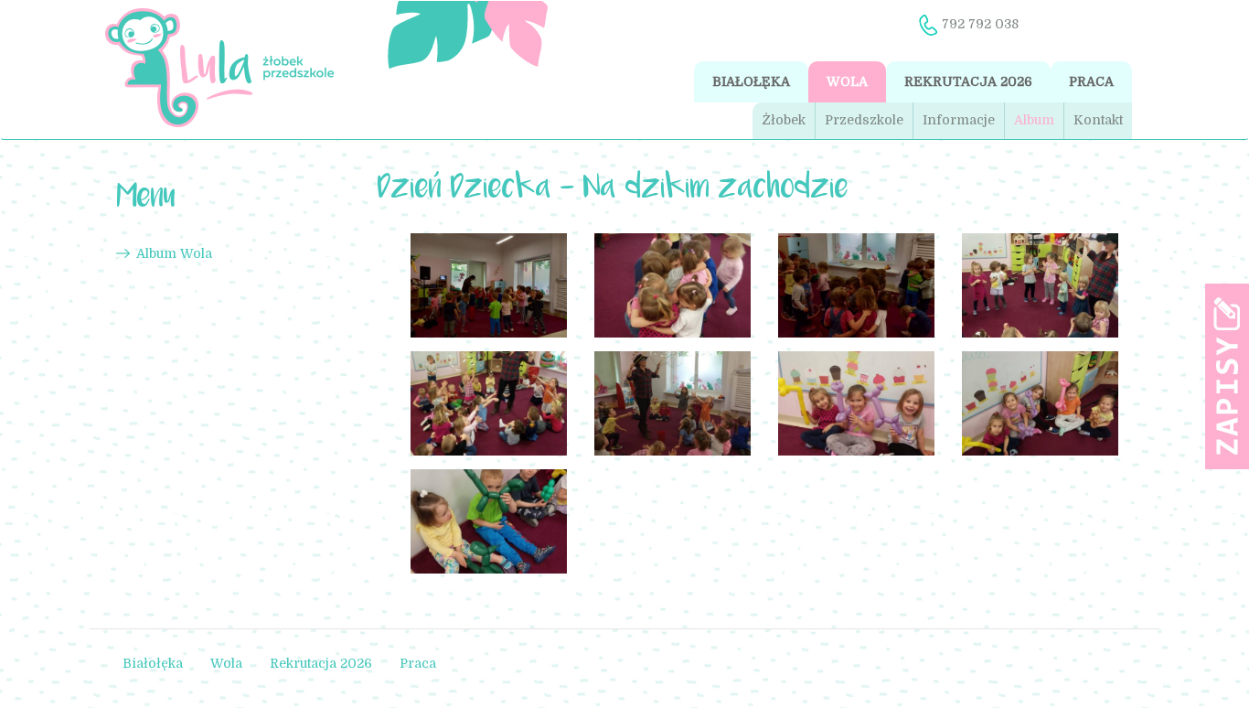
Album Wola (174, 253)
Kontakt (1098, 120)
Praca (1091, 81)
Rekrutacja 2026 (968, 81)
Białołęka (751, 81)
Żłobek (784, 120)
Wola (847, 81)
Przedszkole (864, 120)
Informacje (959, 120)
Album (1034, 120)
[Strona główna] (219, 67)
